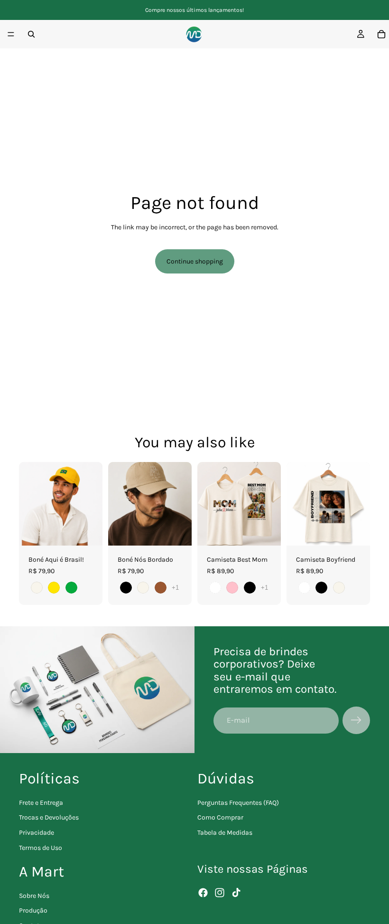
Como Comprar (220, 818)
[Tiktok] (236, 892)
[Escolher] (87, 530)
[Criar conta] (356, 720)
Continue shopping (195, 261)
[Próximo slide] (92, 503)
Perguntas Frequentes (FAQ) (238, 803)
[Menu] (11, 34)
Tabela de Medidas (224, 833)
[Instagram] (219, 892)
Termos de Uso (40, 848)
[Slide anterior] (29, 503)
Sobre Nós (34, 896)
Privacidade (36, 833)
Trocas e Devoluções (49, 818)
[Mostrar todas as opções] (175, 588)
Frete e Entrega (41, 803)
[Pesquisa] (31, 34)
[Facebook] (203, 892)
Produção (33, 911)
